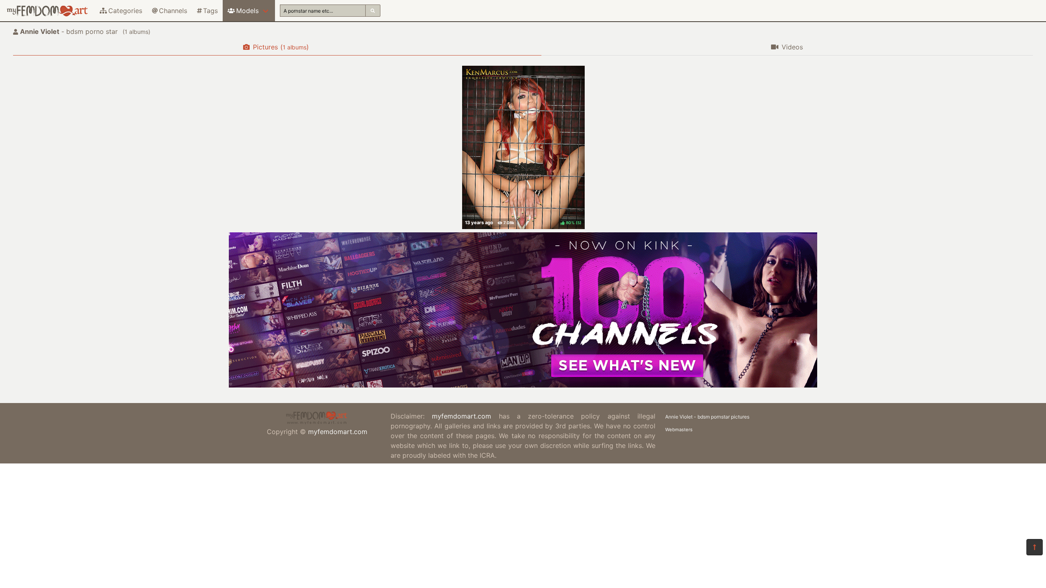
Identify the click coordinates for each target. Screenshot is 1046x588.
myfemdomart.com (337, 432)
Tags (210, 11)
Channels (173, 11)
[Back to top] (1034, 547)
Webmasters (679, 429)
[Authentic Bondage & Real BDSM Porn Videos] (523, 385)
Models (247, 11)
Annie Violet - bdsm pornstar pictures (707, 417)
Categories (125, 11)
